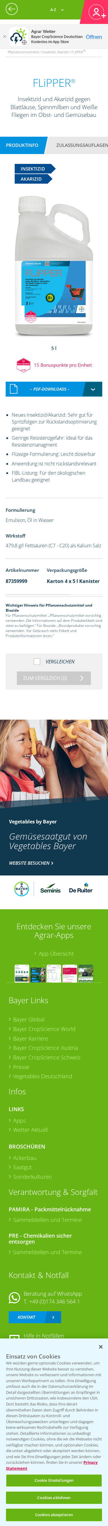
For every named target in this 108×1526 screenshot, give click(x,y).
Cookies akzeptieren (54, 1514)
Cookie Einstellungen (54, 1480)
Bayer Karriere (30, 1038)
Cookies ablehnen (53, 1497)
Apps (19, 1120)
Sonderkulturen (32, 1176)
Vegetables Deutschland (42, 1076)
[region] (54, 1432)
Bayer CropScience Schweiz (46, 1057)
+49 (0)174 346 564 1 (54, 1301)
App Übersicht (56, 953)
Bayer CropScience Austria (45, 1047)
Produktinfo (22, 145)
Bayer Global (28, 1019)
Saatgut (22, 1167)
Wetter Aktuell (30, 1129)
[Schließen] (4, 36)
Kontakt (26, 1317)
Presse (21, 1066)
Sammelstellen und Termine (47, 1219)
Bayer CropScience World (44, 1028)
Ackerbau (25, 1157)
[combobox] (54, 389)
